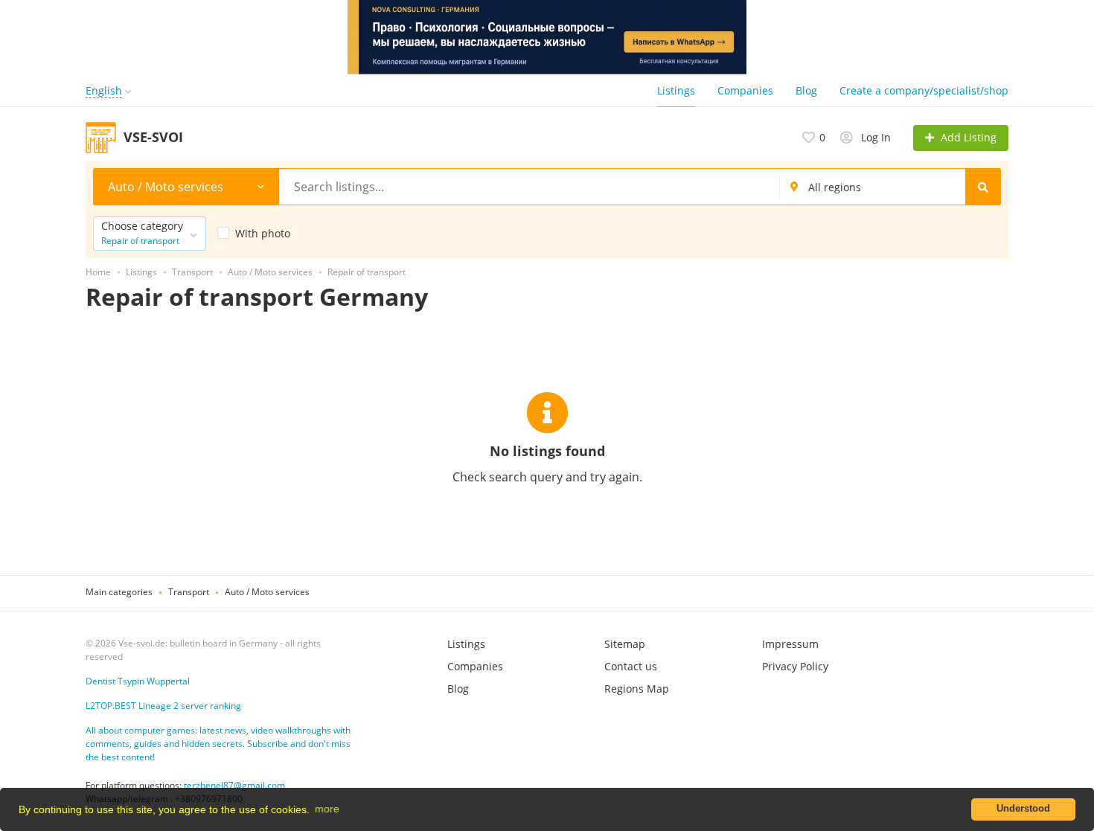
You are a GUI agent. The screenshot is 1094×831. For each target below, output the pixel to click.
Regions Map (636, 688)
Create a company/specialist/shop (923, 90)
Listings (676, 90)
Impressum (790, 644)
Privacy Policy (795, 666)
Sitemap (624, 644)
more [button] (327, 809)
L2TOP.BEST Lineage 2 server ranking (163, 705)
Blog (806, 90)
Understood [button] (1023, 808)
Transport (188, 591)
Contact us (630, 666)
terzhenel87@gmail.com (234, 785)
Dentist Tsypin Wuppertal (138, 681)
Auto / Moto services (267, 591)
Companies (745, 90)
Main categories (119, 591)
